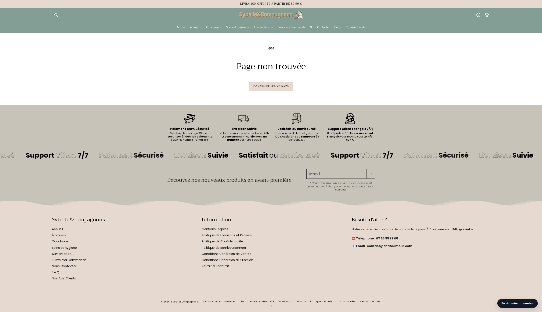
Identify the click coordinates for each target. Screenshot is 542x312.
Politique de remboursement (219, 301)
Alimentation (62, 254)
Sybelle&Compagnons (184, 301)
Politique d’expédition (323, 301)
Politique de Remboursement (224, 248)
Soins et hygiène (64, 248)
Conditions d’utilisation (292, 301)
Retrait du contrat (215, 266)
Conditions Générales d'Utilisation (227, 260)
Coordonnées (348, 301)
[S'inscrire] (370, 174)
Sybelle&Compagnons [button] (78, 219)
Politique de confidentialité (257, 301)
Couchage (60, 241)
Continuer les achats (271, 86)
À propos (59, 235)
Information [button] (216, 219)
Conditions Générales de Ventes (226, 254)
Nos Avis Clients (64, 278)
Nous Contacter (64, 266)
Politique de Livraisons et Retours (227, 235)
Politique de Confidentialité (222, 241)
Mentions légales (370, 301)
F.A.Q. (56, 272)
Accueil (57, 229)
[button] (56, 15)
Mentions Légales (215, 229)
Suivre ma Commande (69, 260)
